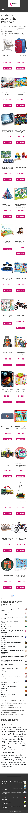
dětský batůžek (10, 736)
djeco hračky (5, 731)
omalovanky (18, 757)
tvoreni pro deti (11, 764)
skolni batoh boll (17, 762)
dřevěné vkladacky (8, 739)
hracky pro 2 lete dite (15, 744)
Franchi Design (18, 811)
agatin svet (6, 724)
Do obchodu (7, 68)
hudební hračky (23, 748)
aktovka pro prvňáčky (16, 725)
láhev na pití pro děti (18, 752)
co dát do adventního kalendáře (15, 727)
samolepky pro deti (7, 762)
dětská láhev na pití (13, 734)
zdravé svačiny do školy (17, 766)
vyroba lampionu (7, 767)
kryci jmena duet (17, 750)
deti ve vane (14, 729)
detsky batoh (22, 729)
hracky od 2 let (14, 742)
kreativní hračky (6, 750)
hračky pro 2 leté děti (10, 746)
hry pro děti (7, 748)
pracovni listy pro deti (12, 760)
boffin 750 (6, 727)
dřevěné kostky (19, 737)
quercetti (23, 760)
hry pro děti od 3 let (15, 748)
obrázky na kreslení (9, 757)
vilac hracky (21, 764)
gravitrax (7, 741)
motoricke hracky (8, 755)
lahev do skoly (7, 752)
